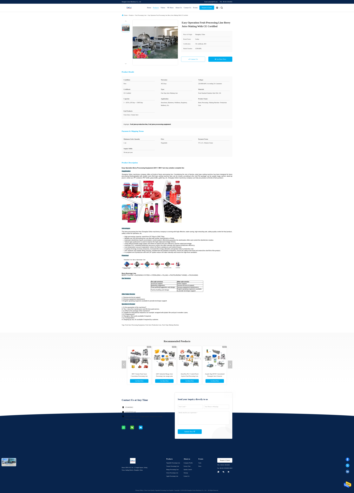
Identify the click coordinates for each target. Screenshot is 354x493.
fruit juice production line (153, 325)
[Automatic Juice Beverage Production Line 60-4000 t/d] (215, 358)
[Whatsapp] (126, 429)
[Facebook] (347, 459)
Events (195, 8)
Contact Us (187, 8)
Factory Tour (187, 466)
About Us (178, 8)
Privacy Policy (139, 490)
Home (149, 8)
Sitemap (186, 473)
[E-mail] (143, 429)
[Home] (129, 7)
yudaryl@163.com (130, 412)
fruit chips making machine (170, 325)
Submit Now (188, 432)
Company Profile (188, 463)
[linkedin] (347, 471)
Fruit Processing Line (140, 15)
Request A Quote (207, 7)
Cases (199, 463)
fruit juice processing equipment (135, 325)
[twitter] (347, 465)
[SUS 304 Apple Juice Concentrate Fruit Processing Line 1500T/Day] (164, 358)
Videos (163, 8)
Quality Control (188, 469)
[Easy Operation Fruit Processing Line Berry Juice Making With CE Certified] (155, 42)
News (199, 466)
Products (156, 8)
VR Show (170, 8)
